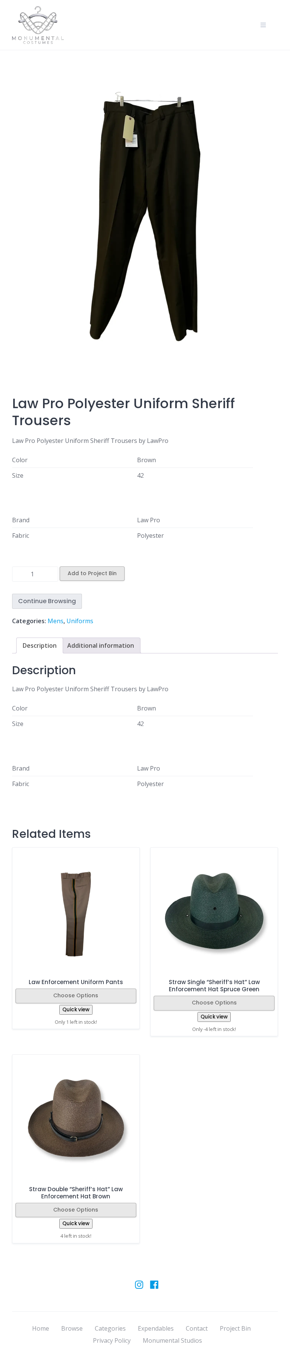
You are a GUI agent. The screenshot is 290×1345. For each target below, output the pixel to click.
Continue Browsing (47, 601)
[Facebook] (154, 1288)
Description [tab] (40, 645)
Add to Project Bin (92, 573)
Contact (197, 1328)
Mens (55, 621)
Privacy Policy (112, 1340)
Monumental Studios (172, 1340)
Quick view (75, 1009)
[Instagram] (139, 1288)
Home (40, 1328)
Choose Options (75, 995)
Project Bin (235, 1328)
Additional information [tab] (100, 645)
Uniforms (79, 621)
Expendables (156, 1328)
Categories (110, 1328)
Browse (72, 1328)
